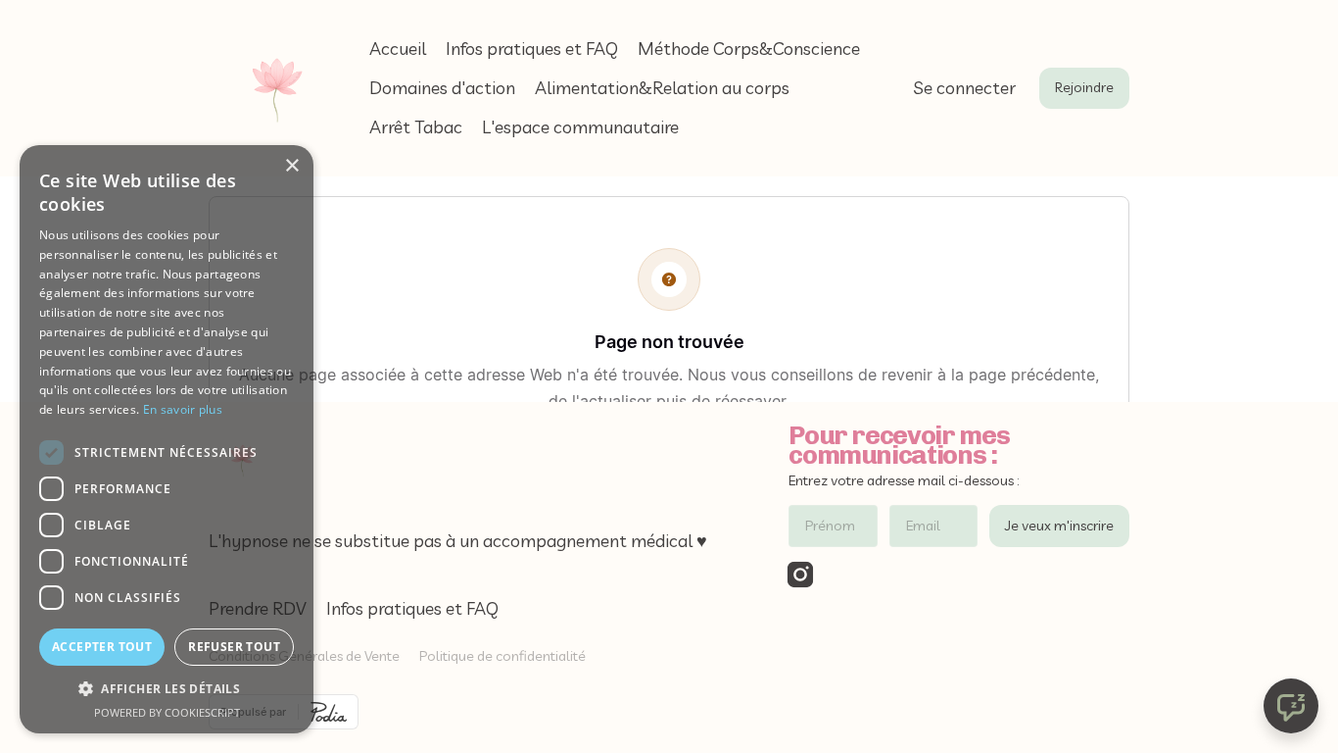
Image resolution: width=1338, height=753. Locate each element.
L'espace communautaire (580, 127)
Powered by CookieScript (167, 712)
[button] (166, 689)
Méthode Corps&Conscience (749, 48)
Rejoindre (1084, 87)
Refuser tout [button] (234, 646)
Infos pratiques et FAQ (532, 48)
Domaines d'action (442, 87)
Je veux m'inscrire (1059, 525)
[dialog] (166, 439)
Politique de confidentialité (502, 656)
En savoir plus (182, 409)
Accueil (397, 48)
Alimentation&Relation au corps (662, 87)
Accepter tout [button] (102, 646)
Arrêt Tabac (415, 127)
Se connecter (964, 87)
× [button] (291, 166)
